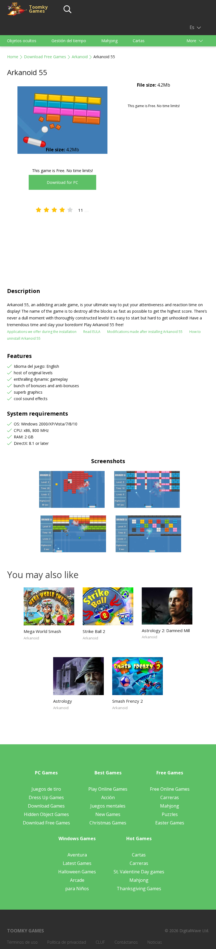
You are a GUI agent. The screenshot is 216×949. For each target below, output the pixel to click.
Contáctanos (126, 942)
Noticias (154, 942)
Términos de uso (22, 942)
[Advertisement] (108, 245)
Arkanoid (80, 56)
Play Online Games (107, 789)
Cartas (139, 40)
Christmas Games (107, 823)
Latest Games (77, 863)
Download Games (46, 806)
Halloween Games (77, 872)
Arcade (77, 880)
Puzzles (170, 814)
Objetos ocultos (21, 40)
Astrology (62, 701)
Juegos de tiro (46, 789)
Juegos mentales (107, 806)
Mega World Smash (42, 631)
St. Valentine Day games (139, 872)
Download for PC (62, 182)
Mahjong (109, 40)
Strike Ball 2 (94, 631)
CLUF (100, 942)
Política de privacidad (66, 942)
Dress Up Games (46, 797)
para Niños (77, 888)
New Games (107, 814)
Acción (108, 797)
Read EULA (91, 331)
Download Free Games (45, 56)
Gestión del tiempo (68, 40)
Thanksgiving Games (139, 888)
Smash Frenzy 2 (127, 701)
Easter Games (169, 823)
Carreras (169, 797)
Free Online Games (170, 789)
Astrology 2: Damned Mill (166, 630)
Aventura (77, 855)
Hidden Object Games (46, 814)
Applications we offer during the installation (41, 331)
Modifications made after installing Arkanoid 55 (145, 331)
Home (12, 56)
